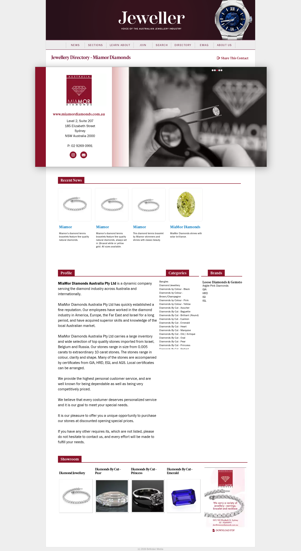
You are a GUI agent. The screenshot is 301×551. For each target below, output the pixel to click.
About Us (224, 45)
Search (162, 45)
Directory (183, 45)
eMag (204, 45)
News (75, 45)
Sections (95, 45)
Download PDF (225, 530)
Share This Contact (234, 58)
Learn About (120, 45)
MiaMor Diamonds (185, 226)
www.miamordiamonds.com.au (79, 114)
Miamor (65, 226)
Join (143, 45)
